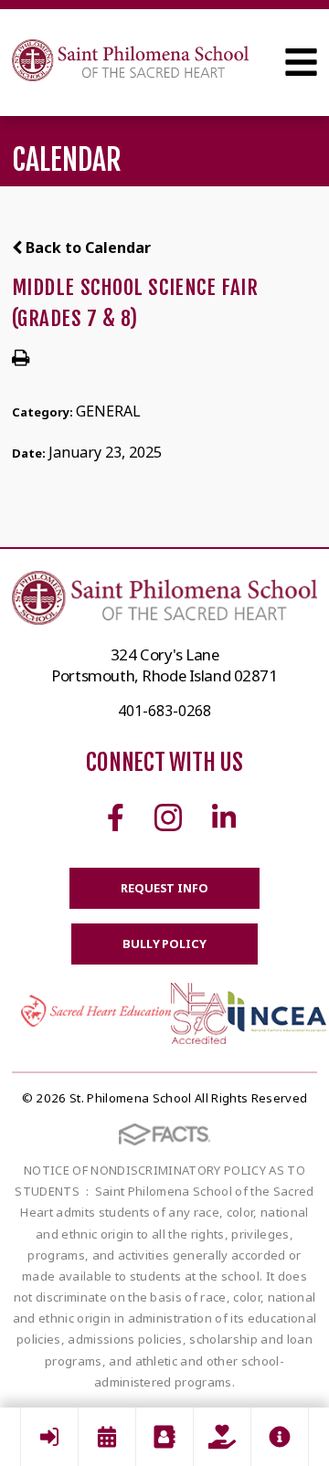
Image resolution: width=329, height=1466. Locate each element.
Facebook (116, 817)
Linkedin (224, 817)
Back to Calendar (86, 247)
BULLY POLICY (164, 943)
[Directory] (164, 1437)
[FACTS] (49, 1437)
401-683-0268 (164, 711)
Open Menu (301, 62)
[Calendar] (107, 1437)
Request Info (164, 888)
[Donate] (222, 1437)
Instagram (168, 817)
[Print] (20, 359)
